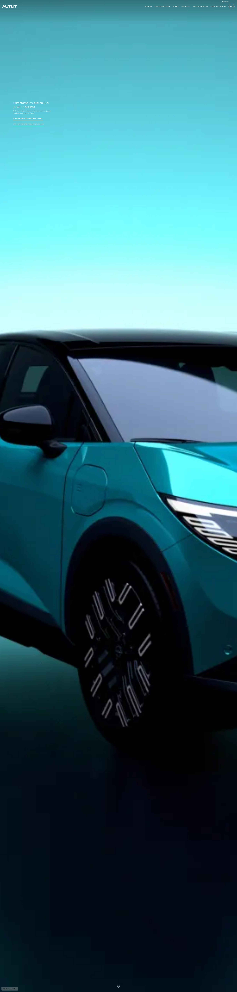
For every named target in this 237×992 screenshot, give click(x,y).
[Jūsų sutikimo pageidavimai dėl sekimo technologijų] (9, 989)
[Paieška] (223, 1)
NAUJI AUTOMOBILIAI (200, 6)
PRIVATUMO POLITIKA (218, 6)
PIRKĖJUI (176, 6)
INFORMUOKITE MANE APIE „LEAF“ (28, 118)
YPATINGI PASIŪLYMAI (162, 6)
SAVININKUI (186, 6)
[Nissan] (231, 6)
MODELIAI (148, 6)
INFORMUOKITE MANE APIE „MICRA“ (29, 124)
